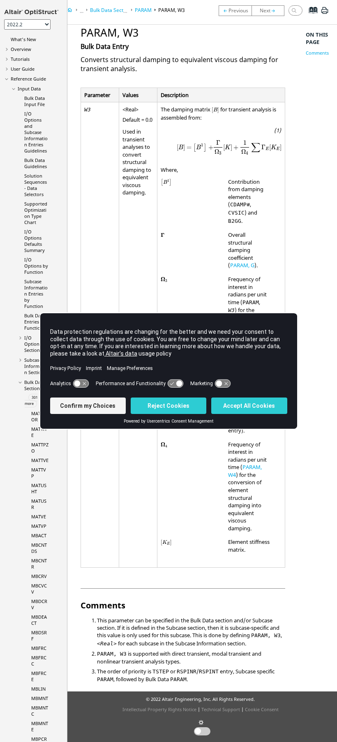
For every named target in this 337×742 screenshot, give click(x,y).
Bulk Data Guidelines (35, 163)
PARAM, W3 (171, 10)
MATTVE (39, 460)
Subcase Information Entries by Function (36, 293)
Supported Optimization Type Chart (35, 213)
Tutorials (20, 59)
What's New (23, 39)
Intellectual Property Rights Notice (159, 709)
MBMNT (39, 698)
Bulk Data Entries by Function (35, 321)
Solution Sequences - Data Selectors (35, 185)
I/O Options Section (33, 344)
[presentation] (215, 110)
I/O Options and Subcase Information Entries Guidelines (36, 132)
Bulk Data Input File (34, 101)
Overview (21, 49)
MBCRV (39, 576)
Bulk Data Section (34, 385)
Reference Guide (28, 79)
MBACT (38, 535)
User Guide (23, 69)
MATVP (38, 526)
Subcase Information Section (36, 366)
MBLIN (38, 689)
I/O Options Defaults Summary (34, 241)
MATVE (38, 516)
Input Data (29, 89)
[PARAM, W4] (270, 10)
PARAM (143, 10)
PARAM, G (242, 265)
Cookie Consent (262, 709)
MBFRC (38, 648)
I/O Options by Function (36, 266)
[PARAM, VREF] (235, 10)
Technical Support (220, 709)
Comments (317, 53)
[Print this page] (324, 13)
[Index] (310, 16)
